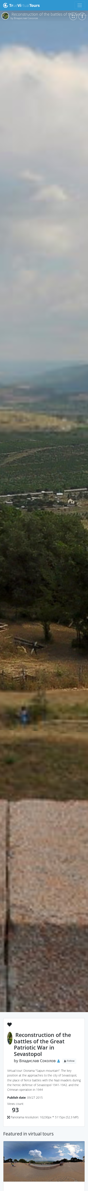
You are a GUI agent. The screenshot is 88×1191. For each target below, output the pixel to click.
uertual (24, 5)
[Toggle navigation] (80, 5)
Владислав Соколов (37, 1060)
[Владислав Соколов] (44, 1188)
